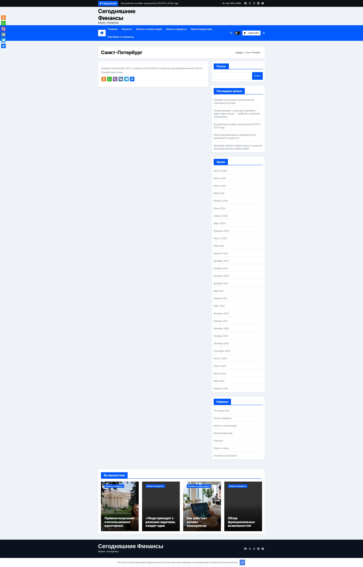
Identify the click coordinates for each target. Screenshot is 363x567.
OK (242, 562)
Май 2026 (219, 193)
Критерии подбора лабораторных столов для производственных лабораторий (238, 147)
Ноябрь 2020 (221, 336)
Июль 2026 (220, 178)
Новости (127, 29)
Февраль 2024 (221, 230)
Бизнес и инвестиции (149, 29)
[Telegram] (3, 40)
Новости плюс (221, 448)
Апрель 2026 (221, 200)
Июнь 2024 (220, 208)
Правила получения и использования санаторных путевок (234, 101)
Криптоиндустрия (201, 29)
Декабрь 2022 (221, 260)
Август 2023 (220, 238)
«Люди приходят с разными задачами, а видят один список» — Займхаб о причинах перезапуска (237, 113)
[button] (264, 33)
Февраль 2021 (221, 313)
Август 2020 (220, 358)
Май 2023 (219, 245)
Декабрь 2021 (221, 283)
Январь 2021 (220, 320)
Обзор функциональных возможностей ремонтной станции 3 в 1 (235, 136)
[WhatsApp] (3, 23)
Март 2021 (219, 305)
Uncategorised (221, 410)
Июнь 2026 (220, 185)
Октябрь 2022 (221, 275)
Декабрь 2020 (221, 328)
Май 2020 (219, 381)
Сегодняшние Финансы (117, 14)
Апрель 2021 (220, 298)
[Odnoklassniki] (3, 17)
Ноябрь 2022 (221, 268)
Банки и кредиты (176, 29)
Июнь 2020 (220, 373)
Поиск (221, 66)
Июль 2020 (220, 366)
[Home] (102, 33)
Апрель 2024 (221, 215)
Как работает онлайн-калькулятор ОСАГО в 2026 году (201, 523)
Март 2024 (219, 223)
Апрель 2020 (221, 388)
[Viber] (3, 29)
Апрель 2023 (221, 253)
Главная (113, 29)
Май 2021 (219, 290)
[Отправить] (3, 46)
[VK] (3, 34)
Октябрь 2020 (221, 343)
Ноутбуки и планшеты (121, 36)
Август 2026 (220, 170)
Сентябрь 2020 (222, 351)
